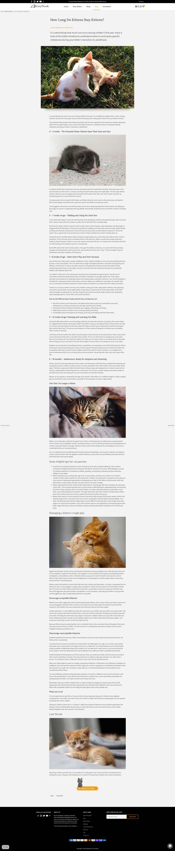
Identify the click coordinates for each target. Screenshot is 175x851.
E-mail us (141, 1)
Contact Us (86, 835)
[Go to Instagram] (34, 1)
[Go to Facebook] (32, 1)
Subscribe (132, 816)
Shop (88, 6)
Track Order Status (88, 827)
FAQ (84, 832)
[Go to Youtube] (40, 1)
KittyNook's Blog (8, 11)
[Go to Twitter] (37, 1)
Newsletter (107, 6)
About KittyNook (87, 815)
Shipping (85, 824)
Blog (96, 6)
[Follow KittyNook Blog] (87, 784)
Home (66, 6)
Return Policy (86, 821)
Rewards (85, 830)
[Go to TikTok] (43, 1)
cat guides (59, 796)
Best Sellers (77, 6)
